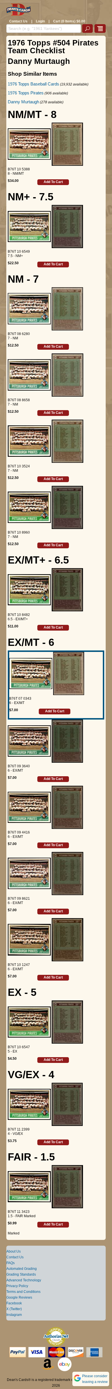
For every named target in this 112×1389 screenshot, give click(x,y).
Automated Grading (21, 1269)
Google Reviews (19, 1297)
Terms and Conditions (23, 1292)
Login (40, 21)
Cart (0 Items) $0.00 (69, 21)
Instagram (14, 1315)
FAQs (10, 1263)
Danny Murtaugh (23, 101)
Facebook (14, 1303)
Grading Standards (21, 1274)
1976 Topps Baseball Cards (33, 83)
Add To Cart (53, 182)
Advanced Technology (23, 1280)
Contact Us (18, 21)
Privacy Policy (17, 1286)
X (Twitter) (14, 1309)
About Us (13, 1251)
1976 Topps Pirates (26, 92)
